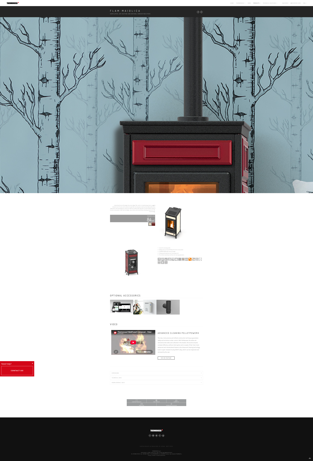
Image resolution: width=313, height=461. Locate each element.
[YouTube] (163, 436)
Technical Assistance (270, 3)
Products (256, 3)
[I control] (121, 307)
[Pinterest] (157, 436)
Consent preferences (160, 455)
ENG (304, 3)
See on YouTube (166, 358)
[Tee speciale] (168, 307)
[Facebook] (198, 12)
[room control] (144, 307)
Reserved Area (296, 3)
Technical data (117, 377)
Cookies (153, 455)
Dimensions (115, 373)
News (249, 3)
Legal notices (167, 446)
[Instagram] (153, 436)
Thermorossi (240, 3)
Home (232, 3)
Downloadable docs (118, 382)
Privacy (149, 455)
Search (286, 3)
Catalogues (145, 446)
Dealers (155, 446)
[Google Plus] (201, 12)
